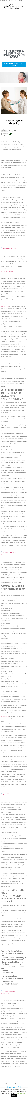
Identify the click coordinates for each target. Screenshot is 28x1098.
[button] (14, 13)
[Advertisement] (14, 32)
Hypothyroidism (5, 306)
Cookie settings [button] (21, 1093)
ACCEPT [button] (14, 1095)
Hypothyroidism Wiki (14, 1087)
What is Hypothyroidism (7, 271)
